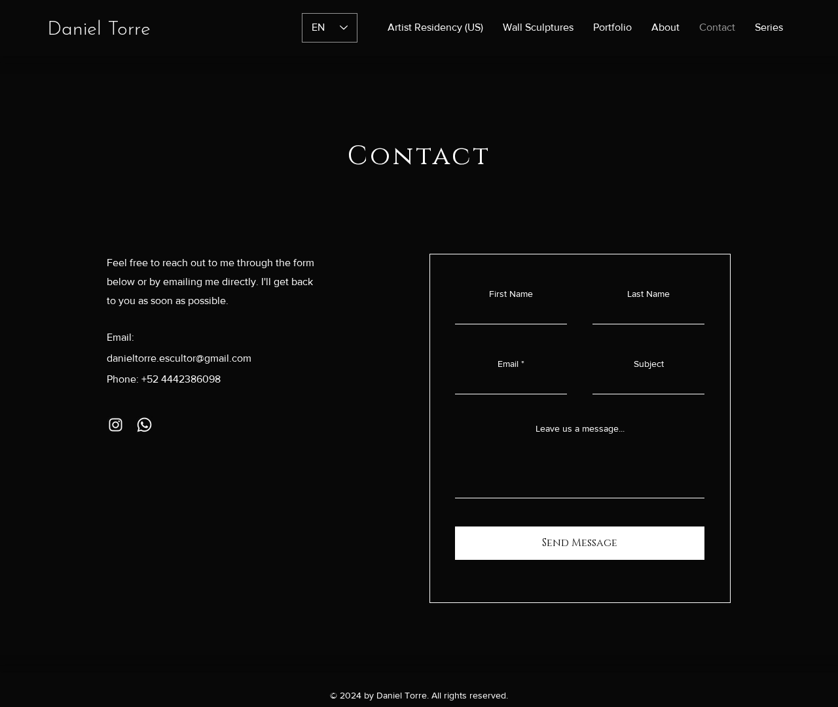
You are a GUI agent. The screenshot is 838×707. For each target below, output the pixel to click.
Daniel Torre (99, 30)
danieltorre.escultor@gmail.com (179, 358)
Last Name (648, 293)
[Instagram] (115, 425)
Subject (649, 363)
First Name (511, 293)
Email (508, 363)
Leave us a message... (580, 428)
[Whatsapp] (144, 425)
